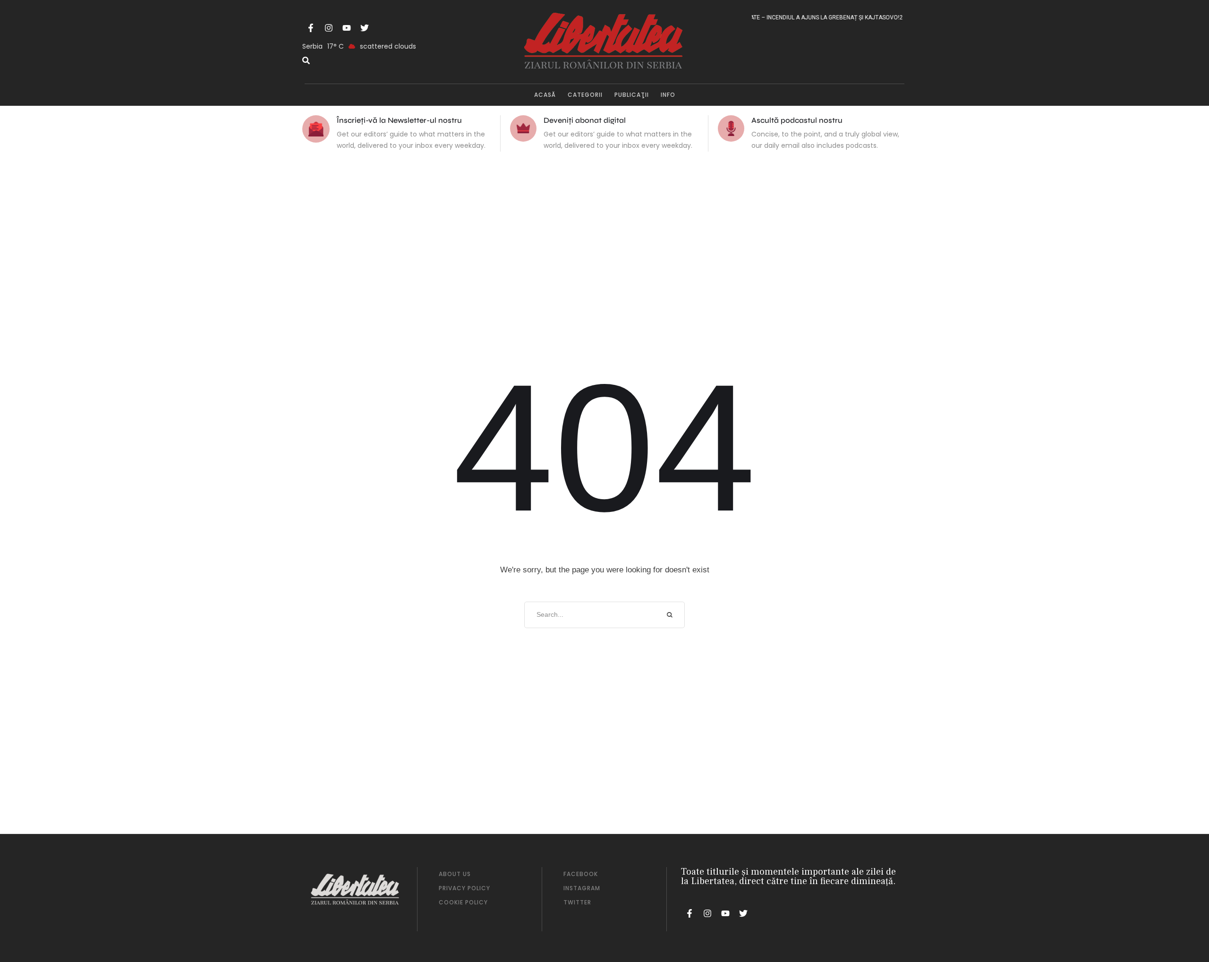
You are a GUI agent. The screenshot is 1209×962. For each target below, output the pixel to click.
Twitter (577, 902)
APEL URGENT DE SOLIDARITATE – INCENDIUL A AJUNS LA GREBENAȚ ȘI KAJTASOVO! (774, 17)
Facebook (580, 874)
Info (668, 95)
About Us (455, 874)
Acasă (545, 95)
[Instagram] (328, 27)
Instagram (581, 888)
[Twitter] (364, 27)
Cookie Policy (463, 902)
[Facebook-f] (310, 27)
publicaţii (631, 95)
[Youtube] (346, 27)
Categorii (585, 95)
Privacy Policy (464, 888)
